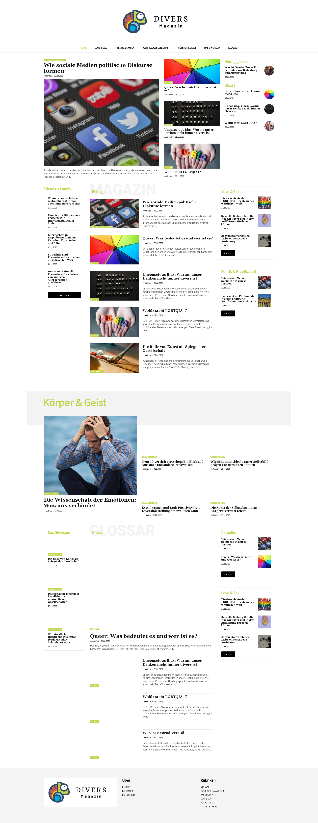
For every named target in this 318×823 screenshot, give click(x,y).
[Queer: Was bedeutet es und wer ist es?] (192, 71)
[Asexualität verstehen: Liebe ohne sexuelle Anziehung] (264, 240)
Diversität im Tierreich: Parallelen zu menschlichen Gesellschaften (63, 598)
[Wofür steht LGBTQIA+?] (192, 156)
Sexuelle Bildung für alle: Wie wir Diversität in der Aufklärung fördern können (237, 220)
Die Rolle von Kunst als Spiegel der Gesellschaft (174, 349)
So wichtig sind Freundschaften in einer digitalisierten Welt (64, 257)
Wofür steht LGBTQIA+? (182, 172)
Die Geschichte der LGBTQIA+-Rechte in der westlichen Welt (237, 201)
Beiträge (98, 191)
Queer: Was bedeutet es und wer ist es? (190, 89)
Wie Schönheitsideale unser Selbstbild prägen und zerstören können (239, 463)
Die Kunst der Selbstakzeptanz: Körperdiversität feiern (234, 509)
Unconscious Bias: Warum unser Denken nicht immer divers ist (189, 131)
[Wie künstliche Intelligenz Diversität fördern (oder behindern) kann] (64, 622)
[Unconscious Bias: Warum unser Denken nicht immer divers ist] (192, 113)
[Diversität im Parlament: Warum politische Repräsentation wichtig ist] (264, 300)
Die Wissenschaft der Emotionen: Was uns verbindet (90, 503)
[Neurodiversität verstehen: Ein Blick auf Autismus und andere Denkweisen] (174, 444)
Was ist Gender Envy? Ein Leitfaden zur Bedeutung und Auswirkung (241, 70)
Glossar (168, 82)
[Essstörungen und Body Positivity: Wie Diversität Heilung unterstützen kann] (174, 490)
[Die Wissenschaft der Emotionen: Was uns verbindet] (90, 455)
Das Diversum (97, 371)
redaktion (48, 75)
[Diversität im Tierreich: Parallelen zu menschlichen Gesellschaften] (64, 581)
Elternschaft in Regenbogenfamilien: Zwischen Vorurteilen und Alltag (62, 239)
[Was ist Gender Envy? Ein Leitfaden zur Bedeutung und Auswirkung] (269, 71)
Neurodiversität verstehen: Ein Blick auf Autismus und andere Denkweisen (172, 463)
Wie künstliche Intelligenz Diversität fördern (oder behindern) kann (62, 638)
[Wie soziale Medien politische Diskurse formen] (101, 122)
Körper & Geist (51, 494)
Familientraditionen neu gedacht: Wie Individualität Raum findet (64, 219)
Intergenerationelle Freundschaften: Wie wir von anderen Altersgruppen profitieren (64, 277)
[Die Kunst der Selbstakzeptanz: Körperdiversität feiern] (242, 490)
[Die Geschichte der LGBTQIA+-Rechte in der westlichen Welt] (264, 202)
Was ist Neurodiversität (164, 733)
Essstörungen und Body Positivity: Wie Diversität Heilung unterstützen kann (171, 509)
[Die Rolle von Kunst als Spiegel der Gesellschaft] (114, 358)
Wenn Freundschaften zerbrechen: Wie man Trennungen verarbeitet (64, 201)
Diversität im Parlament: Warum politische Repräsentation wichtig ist (238, 299)
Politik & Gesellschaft (55, 60)
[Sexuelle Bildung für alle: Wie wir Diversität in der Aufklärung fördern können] (264, 220)
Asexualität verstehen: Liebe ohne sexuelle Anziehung (235, 238)
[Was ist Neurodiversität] (114, 744)
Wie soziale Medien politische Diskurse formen (98, 68)
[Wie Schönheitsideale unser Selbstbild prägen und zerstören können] (242, 444)
